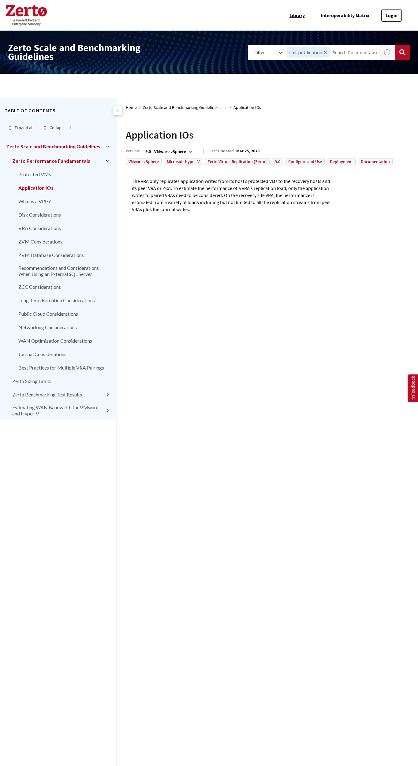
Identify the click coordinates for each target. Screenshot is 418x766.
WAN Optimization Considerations (55, 341)
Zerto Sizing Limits (31, 381)
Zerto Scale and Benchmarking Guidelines (53, 146)
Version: (133, 151)
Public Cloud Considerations (48, 314)
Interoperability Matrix (345, 15)
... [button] (226, 107)
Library (297, 15)
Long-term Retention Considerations (56, 300)
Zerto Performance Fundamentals (51, 161)
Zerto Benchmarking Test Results (47, 394)
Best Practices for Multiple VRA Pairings (61, 367)
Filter (259, 52)
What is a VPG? (34, 201)
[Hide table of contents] (117, 110)
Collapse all (60, 127)
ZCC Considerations (39, 287)
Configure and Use (305, 161)
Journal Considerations (42, 354)
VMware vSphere (144, 161)
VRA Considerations (39, 228)
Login (391, 15)
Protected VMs (34, 174)
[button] (325, 52)
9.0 (277, 161)
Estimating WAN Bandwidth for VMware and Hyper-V (55, 410)
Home (131, 107)
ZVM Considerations (40, 241)
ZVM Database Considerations (51, 255)
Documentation (375, 161)
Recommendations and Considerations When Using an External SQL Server (58, 271)
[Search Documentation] (402, 52)
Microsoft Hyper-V (183, 161)
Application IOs (36, 188)
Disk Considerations (39, 215)
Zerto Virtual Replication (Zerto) (237, 161)
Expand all (24, 127)
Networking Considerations (47, 327)
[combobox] (168, 151)
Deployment (341, 161)
